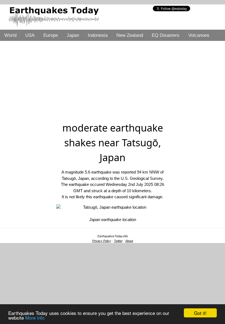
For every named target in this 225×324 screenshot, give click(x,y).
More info (34, 317)
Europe (50, 35)
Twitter (118, 240)
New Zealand (129, 35)
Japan (73, 35)
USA (30, 35)
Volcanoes (198, 35)
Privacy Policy (101, 240)
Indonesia (98, 35)
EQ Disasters (165, 35)
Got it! (200, 312)
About (129, 240)
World (10, 35)
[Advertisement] (112, 79)
